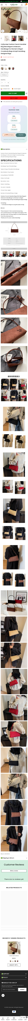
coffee (11, 961)
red (18, 961)
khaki (13, 961)
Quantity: (3, 79)
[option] (14, 20)
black (15, 961)
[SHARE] (26, 93)
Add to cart (13, 93)
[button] (22, 31)
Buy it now (14, 98)
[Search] (6, 5)
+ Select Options (14, 965)
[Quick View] (19, 943)
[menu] (2, 5)
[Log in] (22, 5)
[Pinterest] (3, 995)
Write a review (14, 870)
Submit (22, 989)
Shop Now (21, 134)
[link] (14, 927)
